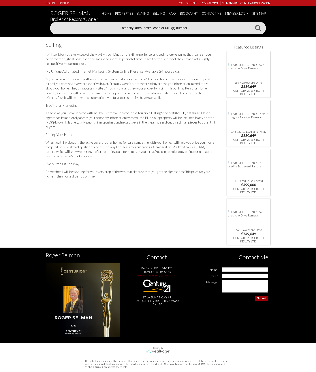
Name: (214, 269)
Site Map (259, 13)
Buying (143, 13)
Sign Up (64, 3)
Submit (261, 298)
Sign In (50, 3)
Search (258, 28)
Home (106, 13)
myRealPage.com (158, 351)
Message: (212, 282)
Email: (213, 276)
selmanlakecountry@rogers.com (157, 275)
